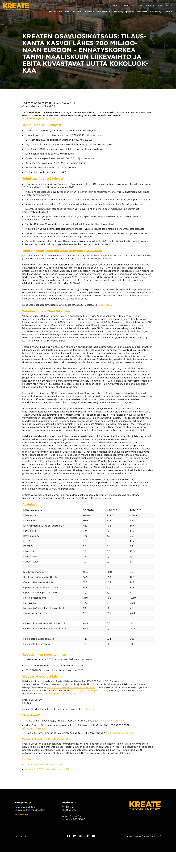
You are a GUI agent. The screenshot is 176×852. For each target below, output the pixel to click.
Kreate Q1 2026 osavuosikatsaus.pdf (46, 769)
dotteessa (106, 305)
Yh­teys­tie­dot (21, 814)
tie (99, 305)
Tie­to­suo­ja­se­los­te (25, 836)
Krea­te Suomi (134, 837)
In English (128, 6)
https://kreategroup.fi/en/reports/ (57, 693)
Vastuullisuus (102, 12)
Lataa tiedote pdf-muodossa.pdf (44, 764)
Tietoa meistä (54, 12)
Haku (114, 6)
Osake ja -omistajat (72, 12)
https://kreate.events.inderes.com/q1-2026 (71, 687)
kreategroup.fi (89, 709)
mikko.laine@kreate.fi (112, 720)
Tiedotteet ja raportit (121, 12)
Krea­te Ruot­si (151, 837)
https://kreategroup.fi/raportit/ (40, 118)
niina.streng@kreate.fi (34, 728)
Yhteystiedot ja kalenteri (159, 12)
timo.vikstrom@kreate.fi (119, 733)
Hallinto (88, 12)
